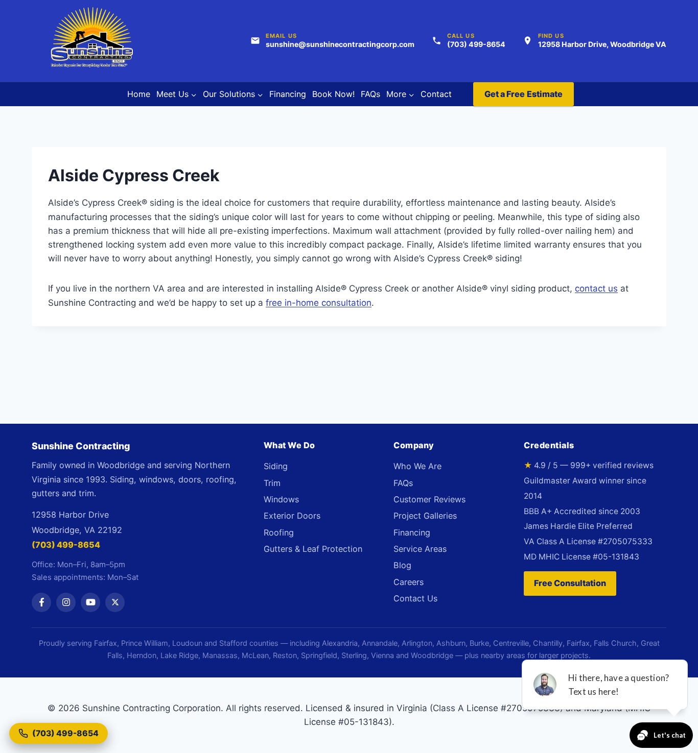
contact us (596, 288)
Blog (402, 565)
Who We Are (417, 466)
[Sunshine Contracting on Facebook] (41, 602)
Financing (287, 94)
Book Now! (333, 94)
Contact (436, 94)
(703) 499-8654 (66, 545)
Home (138, 94)
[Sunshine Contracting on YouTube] (90, 602)
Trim (272, 483)
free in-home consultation (318, 303)
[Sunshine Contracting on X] (115, 602)
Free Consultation (570, 583)
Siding (276, 466)
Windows (281, 499)
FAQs (370, 94)
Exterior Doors (292, 516)
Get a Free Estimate (523, 94)
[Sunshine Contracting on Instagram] (66, 602)
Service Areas (420, 549)
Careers (408, 582)
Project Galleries (425, 516)
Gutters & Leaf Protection (313, 549)
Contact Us (415, 598)
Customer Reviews (429, 499)
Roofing (279, 532)
